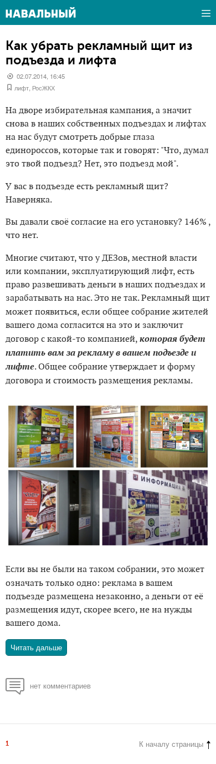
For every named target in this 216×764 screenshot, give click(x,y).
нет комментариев (60, 685)
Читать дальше (36, 647)
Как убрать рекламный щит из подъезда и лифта (99, 52)
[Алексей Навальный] (41, 12)
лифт (21, 87)
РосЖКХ (43, 87)
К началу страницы (171, 743)
